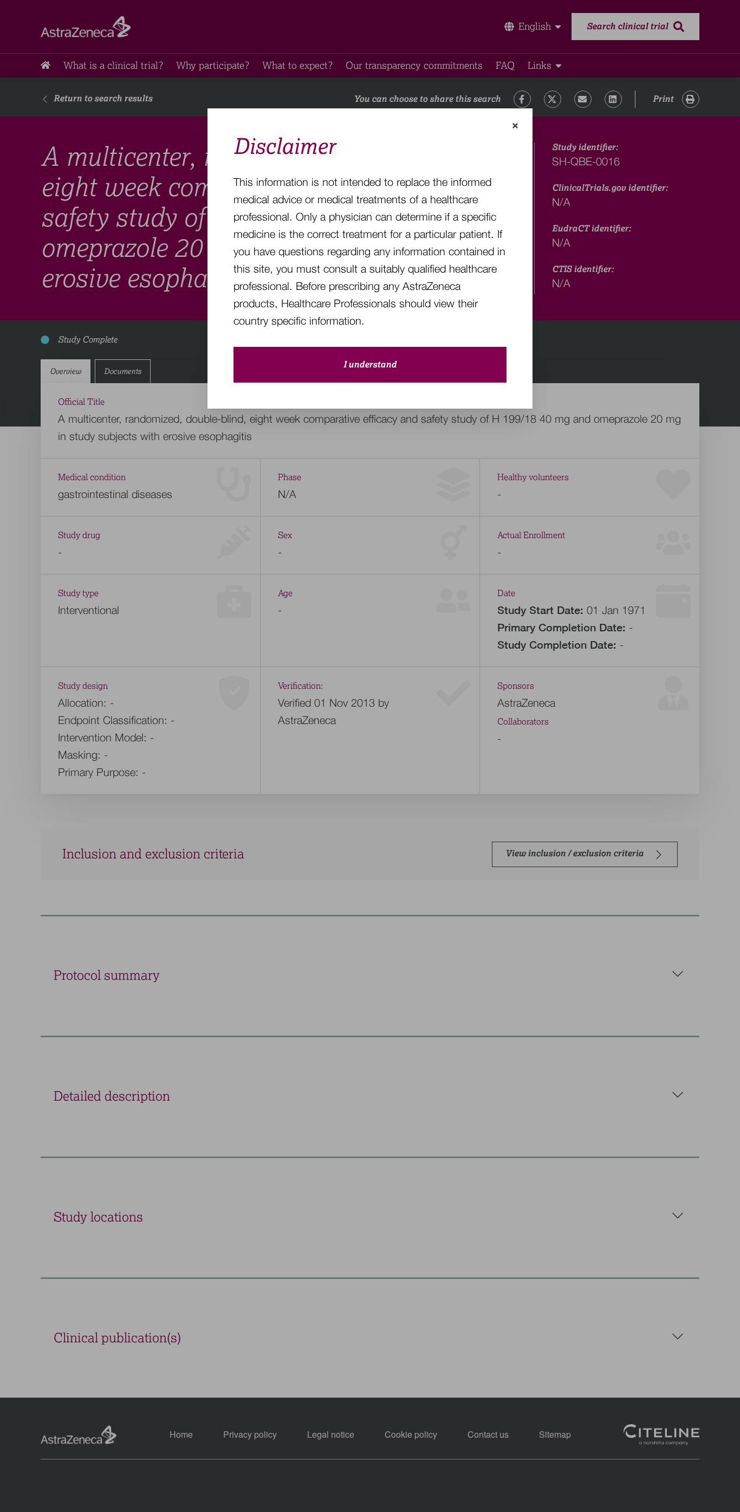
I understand (370, 364)
